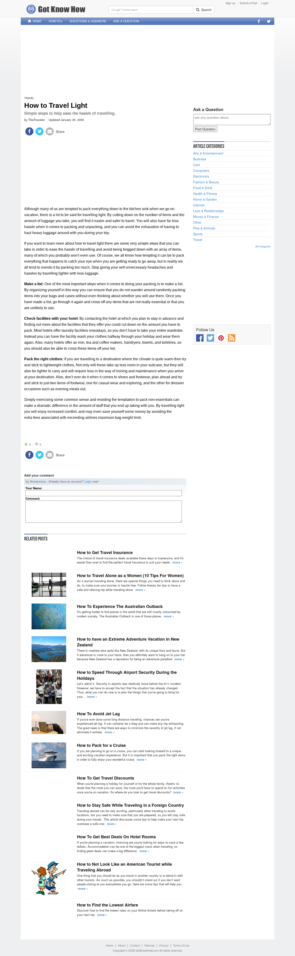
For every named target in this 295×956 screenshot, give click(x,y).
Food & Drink (202, 187)
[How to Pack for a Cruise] (49, 755)
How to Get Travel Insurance (105, 552)
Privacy (163, 945)
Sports (198, 234)
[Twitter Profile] (268, 21)
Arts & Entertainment (208, 153)
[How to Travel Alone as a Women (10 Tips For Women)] (49, 585)
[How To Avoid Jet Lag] (49, 722)
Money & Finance (206, 216)
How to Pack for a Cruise (101, 745)
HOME (36, 21)
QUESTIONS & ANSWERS (87, 21)
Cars (196, 164)
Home (109, 945)
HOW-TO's (55, 21)
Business (199, 159)
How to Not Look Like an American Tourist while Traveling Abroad (124, 867)
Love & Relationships (208, 210)
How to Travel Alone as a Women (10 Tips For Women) (130, 575)
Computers (201, 170)
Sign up (230, 3)
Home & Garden (205, 199)
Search (205, 9)
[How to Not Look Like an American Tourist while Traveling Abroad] (49, 878)
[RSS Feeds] (231, 338)
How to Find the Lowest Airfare (107, 905)
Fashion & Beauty (206, 182)
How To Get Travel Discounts (105, 778)
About (121, 945)
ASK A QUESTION (126, 21)
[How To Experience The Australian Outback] (49, 616)
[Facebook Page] (258, 21)
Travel (29, 98)
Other (197, 222)
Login (264, 3)
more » (178, 562)
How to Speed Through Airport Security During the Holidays (127, 675)
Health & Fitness (205, 193)
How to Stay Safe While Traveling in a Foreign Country (130, 805)
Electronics (201, 176)
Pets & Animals (204, 228)
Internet (198, 205)
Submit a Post (248, 3)
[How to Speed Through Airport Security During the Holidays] (49, 686)
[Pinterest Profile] (221, 338)
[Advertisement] (147, 60)
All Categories (263, 246)
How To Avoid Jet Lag (98, 714)
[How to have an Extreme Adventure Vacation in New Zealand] (49, 649)
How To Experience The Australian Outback (120, 606)
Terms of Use (181, 945)
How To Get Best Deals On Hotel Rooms (116, 837)
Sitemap (149, 945)
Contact (135, 945)
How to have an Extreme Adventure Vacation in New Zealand (128, 642)
